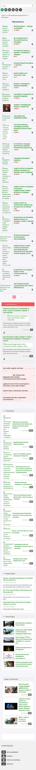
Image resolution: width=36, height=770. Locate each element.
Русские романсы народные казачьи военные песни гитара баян (22, 127)
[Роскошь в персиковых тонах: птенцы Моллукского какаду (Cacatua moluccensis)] (9, 664)
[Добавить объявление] (2, 9)
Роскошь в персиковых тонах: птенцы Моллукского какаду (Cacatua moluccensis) (24, 664)
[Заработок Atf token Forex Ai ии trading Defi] (9, 648)
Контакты (9, 764)
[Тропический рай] (32, 275)
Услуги (3, 15)
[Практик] (4, 332)
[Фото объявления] (9, 9)
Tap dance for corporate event (20, 117)
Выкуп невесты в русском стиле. (20, 74)
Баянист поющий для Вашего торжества (22, 106)
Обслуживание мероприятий (17, 15)
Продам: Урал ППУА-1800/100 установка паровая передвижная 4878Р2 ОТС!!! (23, 631)
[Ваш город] (16, 9)
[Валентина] (32, 98)
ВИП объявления (12, 752)
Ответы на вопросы (13, 760)
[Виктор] (32, 30)
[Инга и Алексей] (32, 241)
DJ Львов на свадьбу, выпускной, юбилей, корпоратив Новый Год (23, 146)
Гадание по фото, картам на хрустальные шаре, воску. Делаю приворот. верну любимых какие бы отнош (25, 704)
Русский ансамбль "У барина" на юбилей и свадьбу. (22, 52)
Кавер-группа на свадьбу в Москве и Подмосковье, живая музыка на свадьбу (24, 189)
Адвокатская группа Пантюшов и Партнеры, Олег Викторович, (16, 385)
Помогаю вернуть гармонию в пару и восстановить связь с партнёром (16, 310)
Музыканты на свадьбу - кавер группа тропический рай (23, 271)
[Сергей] (32, 120)
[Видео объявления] (5, 9)
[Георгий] (4, 359)
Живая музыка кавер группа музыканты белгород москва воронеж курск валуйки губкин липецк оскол (23, 249)
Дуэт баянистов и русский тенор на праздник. (21, 40)
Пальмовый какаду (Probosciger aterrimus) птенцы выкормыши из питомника (22, 515)
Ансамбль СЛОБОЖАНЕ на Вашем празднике (23, 95)
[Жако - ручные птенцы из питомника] (11, 721)
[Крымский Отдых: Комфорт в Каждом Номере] (9, 624)
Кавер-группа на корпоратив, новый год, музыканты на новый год (23, 206)
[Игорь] (32, 88)
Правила (9, 756)
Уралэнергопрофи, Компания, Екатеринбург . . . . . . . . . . (14, 398)
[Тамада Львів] (32, 150)
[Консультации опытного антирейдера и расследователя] (9, 656)
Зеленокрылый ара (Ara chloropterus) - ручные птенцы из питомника (23, 546)
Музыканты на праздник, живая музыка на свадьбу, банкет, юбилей (23, 219)
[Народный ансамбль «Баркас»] (32, 132)
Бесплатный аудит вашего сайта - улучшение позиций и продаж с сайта (18, 339)
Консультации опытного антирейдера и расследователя (22, 656)
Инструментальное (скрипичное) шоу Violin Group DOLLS (23, 285)
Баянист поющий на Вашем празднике (22, 85)
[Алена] (32, 289)
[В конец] (21, 297)
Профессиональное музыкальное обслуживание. (21, 237)
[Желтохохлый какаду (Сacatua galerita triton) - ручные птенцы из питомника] (11, 690)
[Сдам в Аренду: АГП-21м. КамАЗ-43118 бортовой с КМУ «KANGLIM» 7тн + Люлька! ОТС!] (9, 640)
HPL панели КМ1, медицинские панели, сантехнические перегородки (14, 377)
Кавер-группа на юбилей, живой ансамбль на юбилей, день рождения (23, 170)
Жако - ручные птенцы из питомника (24, 719)
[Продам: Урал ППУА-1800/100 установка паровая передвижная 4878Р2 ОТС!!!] (9, 631)
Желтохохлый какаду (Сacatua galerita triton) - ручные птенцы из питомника (23, 497)
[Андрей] (32, 255)
